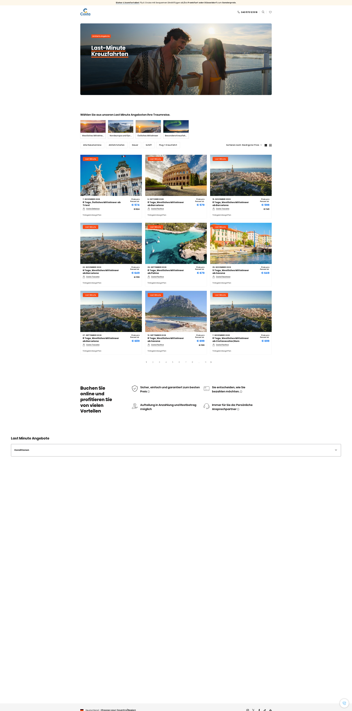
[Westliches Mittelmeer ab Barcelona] (176, 175)
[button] (247, 12)
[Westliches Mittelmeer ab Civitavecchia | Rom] (241, 311)
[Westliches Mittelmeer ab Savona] (241, 243)
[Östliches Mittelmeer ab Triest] (111, 175)
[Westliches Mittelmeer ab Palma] (176, 243)
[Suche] (263, 12)
